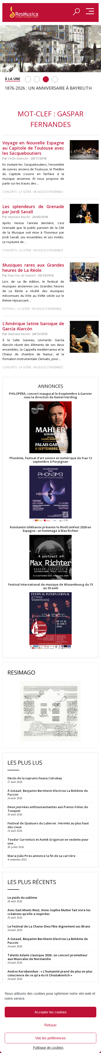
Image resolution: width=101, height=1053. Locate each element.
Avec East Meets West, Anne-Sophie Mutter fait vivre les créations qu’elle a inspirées (49, 912)
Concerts (9, 192)
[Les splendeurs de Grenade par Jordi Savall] (84, 213)
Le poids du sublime (22, 897)
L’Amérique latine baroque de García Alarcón (33, 326)
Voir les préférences (50, 1038)
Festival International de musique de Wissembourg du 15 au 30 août (50, 586)
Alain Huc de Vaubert (22, 275)
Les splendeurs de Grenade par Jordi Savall (33, 209)
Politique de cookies (48, 1047)
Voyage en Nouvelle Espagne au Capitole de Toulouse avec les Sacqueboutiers (33, 148)
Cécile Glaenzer (18, 158)
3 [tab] (46, 79)
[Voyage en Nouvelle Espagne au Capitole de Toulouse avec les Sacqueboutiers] (84, 149)
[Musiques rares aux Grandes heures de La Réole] (84, 272)
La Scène (25, 192)
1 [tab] (28, 79)
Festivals (8, 309)
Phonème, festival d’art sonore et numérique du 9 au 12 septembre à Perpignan (50, 459)
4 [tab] (55, 79)
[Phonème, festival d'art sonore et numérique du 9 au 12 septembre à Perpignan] (50, 494)
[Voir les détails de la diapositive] (50, 48)
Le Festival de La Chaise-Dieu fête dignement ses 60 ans (49, 926)
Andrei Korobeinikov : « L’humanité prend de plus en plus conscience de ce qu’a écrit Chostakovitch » (50, 973)
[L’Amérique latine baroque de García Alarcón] (84, 337)
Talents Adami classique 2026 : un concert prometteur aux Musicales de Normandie (48, 957)
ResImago (21, 672)
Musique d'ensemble (48, 192)
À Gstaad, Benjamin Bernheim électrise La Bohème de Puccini (48, 941)
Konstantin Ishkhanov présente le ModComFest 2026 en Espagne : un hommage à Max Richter (50, 529)
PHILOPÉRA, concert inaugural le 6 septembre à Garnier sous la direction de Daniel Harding (50, 395)
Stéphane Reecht (19, 217)
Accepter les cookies (51, 1012)
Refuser (50, 1025)
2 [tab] (37, 79)
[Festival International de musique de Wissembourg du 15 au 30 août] (50, 621)
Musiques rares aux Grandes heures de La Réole (33, 267)
